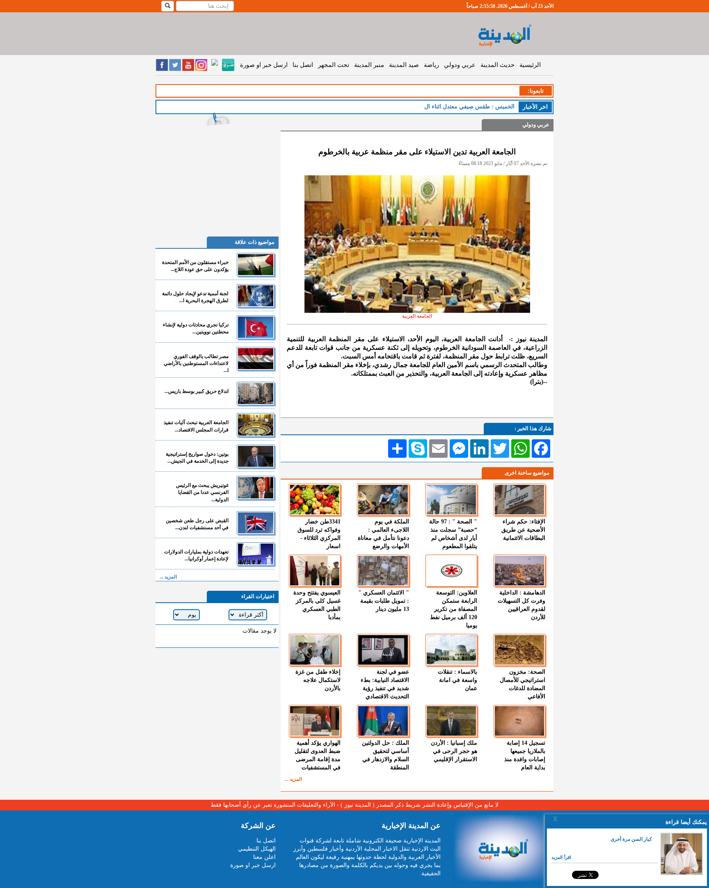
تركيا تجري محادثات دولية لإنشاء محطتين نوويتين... (196, 328)
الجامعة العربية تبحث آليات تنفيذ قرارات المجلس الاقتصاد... (196, 426)
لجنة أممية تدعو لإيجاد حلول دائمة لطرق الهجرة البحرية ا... (195, 297)
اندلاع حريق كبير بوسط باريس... (197, 391)
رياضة (431, 65)
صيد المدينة (404, 65)
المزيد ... (293, 779)
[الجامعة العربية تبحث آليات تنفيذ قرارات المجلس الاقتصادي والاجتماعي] (255, 424)
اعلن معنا (264, 857)
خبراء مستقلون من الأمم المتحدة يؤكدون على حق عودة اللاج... (195, 265)
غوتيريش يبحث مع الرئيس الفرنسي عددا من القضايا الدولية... (202, 492)
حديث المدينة (497, 65)
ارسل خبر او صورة (264, 65)
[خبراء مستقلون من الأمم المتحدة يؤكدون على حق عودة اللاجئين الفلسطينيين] (255, 264)
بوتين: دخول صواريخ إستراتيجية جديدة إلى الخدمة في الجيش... (197, 457)
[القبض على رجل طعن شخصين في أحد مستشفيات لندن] (255, 523)
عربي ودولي (460, 65)
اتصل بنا (303, 65)
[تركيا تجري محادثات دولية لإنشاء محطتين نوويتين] (255, 327)
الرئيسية (530, 65)
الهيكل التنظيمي (257, 849)
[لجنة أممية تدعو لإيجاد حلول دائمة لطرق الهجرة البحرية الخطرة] (255, 295)
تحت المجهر (333, 65)
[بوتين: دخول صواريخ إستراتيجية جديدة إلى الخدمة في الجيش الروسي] (255, 456)
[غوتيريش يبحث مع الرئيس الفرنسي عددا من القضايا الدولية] (255, 487)
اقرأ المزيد (561, 857)
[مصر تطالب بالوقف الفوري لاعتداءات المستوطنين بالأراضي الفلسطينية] (255, 358)
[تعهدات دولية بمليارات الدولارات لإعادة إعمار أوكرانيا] (255, 554)
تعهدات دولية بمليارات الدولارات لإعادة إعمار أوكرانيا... (196, 555)
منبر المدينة (369, 65)
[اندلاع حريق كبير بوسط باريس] (255, 393)
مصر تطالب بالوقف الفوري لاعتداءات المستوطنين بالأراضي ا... (196, 363)
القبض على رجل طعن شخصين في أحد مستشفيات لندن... (197, 524)
